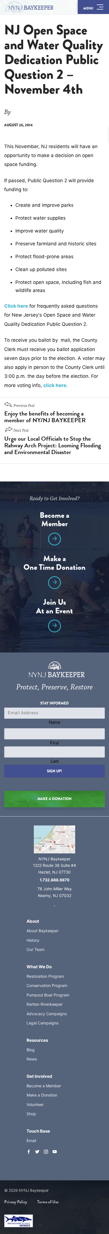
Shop (31, 1113)
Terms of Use (48, 1202)
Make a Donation (42, 1095)
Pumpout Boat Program (48, 995)
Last (55, 761)
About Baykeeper (42, 930)
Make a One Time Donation (54, 563)
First (54, 743)
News (32, 1059)
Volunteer (35, 1104)
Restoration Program (45, 976)
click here (54, 385)
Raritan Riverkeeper (45, 1004)
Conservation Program (47, 985)
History (33, 940)
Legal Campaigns (42, 1023)
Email (31, 1140)
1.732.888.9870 (55, 879)
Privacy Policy (15, 1202)
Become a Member (54, 520)
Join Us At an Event (54, 607)
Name (54, 722)
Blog (31, 1049)
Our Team (35, 949)
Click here (16, 306)
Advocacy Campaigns (47, 1013)
